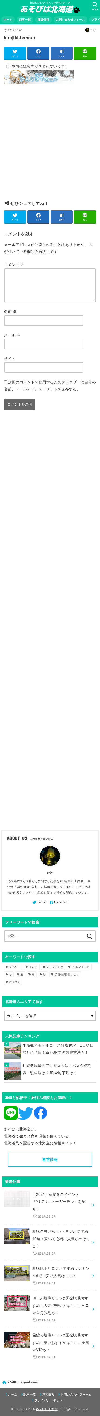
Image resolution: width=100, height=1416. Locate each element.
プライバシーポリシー (49, 1400)
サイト (9, 358)
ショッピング (54, 967)
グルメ (33, 967)
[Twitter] (39, 902)
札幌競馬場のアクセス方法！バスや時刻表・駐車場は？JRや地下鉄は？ (57, 1069)
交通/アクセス (81, 967)
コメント (14, 265)
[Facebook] (59, 902)
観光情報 (14, 982)
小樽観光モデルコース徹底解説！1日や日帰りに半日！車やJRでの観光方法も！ (58, 1048)
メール (12, 335)
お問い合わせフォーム (70, 19)
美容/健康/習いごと (67, 974)
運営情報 (43, 19)
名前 (10, 311)
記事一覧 (25, 19)
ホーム (8, 19)
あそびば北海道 (46, 1409)
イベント (14, 967)
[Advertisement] (50, 146)
